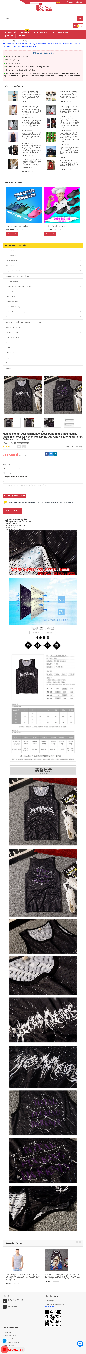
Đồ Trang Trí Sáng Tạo (13, 327)
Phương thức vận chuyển (55, 1304)
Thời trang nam (17, 41)
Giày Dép (25, 32)
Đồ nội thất (9, 291)
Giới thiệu (50, 1301)
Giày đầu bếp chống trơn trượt (55, 226)
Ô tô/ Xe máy (10, 296)
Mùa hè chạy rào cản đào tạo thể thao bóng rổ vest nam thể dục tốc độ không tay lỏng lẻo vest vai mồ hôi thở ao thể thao (69, 150)
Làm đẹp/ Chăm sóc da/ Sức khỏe (17, 276)
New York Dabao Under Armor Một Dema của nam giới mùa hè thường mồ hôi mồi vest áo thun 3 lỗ (69, 163)
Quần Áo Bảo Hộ (10, 1335)
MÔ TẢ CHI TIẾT (12, 511)
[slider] (7, 446)
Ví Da (7, 342)
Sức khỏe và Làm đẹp (13, 317)
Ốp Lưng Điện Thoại (12, 337)
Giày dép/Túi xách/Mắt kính (15, 271)
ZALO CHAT (49, 1307)
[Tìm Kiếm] (80, 18)
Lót (33, 41)
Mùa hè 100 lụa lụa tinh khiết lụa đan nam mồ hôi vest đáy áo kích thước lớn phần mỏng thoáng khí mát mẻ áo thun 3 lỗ (31, 136)
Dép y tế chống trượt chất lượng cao (19, 226)
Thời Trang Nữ (41, 32)
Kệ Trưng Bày (9, 1339)
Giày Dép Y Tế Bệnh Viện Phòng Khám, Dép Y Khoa (23, 322)
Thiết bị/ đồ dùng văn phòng (15, 312)
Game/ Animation (12, 302)
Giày (7, 358)
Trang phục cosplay (12, 332)
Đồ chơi (8, 368)
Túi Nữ (8, 348)
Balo (7, 363)
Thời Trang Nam (61, 32)
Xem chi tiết (12, 234)
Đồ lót (27, 41)
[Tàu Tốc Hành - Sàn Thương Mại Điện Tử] (43, 6)
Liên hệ (22, 36)
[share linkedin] (55, 454)
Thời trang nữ (10, 250)
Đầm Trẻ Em (10, 353)
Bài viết (9, 36)
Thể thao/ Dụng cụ (12, 281)
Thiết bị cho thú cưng (13, 307)
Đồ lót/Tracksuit (11, 261)
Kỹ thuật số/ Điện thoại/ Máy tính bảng (19, 286)
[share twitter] (51, 454)
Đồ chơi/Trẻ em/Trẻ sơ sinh (15, 266)
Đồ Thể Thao (9, 1345)
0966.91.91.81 (12, 1306)
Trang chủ (11, 32)
